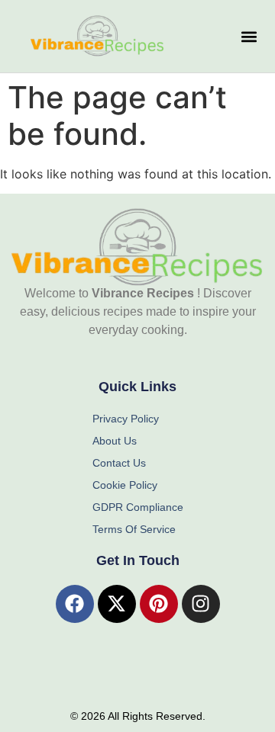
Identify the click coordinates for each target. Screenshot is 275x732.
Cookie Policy (124, 485)
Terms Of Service (134, 529)
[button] (248, 36)
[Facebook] (75, 604)
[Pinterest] (159, 604)
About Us (114, 441)
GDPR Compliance (137, 507)
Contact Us (119, 463)
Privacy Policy (125, 419)
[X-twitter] (117, 604)
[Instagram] (201, 604)
